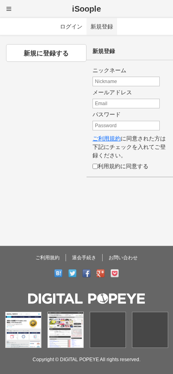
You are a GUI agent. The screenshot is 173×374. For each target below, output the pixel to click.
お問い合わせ (123, 257)
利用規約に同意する (123, 166)
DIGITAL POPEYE (79, 359)
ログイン (71, 26)
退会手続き (84, 257)
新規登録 (102, 26)
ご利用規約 (107, 138)
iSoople (86, 8)
